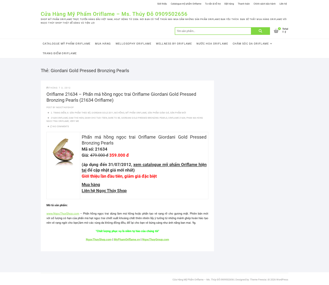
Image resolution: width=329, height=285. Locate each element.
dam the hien (76, 118)
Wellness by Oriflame (174, 43)
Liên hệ (283, 3)
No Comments (61, 126)
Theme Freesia (258, 279)
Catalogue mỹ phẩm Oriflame (186, 3)
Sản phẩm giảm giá (158, 113)
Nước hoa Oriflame (212, 43)
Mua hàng (103, 43)
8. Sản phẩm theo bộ (79, 113)
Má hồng (119, 113)
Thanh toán (244, 3)
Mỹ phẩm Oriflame (136, 113)
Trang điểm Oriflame (60, 53)
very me (74, 121)
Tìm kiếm (260, 31)
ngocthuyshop (64, 107)
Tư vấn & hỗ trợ (213, 3)
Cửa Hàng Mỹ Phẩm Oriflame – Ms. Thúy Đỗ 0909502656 (114, 14)
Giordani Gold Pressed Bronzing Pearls (144, 118)
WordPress (282, 279)
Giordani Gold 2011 (102, 113)
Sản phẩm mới (178, 113)
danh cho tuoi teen (96, 118)
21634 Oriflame (59, 118)
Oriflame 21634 (176, 118)
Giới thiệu (162, 3)
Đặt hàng (229, 3)
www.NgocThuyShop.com (62, 213)
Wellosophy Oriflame (134, 43)
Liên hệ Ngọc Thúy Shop (104, 190)
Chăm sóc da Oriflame (251, 43)
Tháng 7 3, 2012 (60, 88)
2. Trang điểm (58, 113)
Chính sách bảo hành (265, 3)
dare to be (114, 118)
